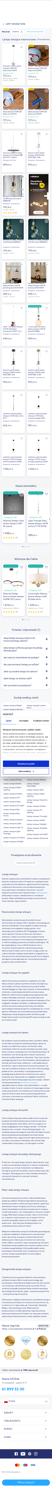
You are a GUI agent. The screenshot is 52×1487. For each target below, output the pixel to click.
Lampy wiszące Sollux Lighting (36, 795)
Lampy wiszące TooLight (37, 816)
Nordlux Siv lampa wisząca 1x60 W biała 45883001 (13, 241)
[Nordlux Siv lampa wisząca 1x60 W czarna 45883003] (38, 228)
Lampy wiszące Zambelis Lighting (37, 829)
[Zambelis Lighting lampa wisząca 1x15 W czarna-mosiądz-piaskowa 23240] (38, 446)
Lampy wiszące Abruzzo (13, 709)
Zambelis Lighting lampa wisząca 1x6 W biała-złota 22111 (13, 416)
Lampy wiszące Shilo (35, 790)
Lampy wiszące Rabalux (36, 780)
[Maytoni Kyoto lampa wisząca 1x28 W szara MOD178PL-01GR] (38, 359)
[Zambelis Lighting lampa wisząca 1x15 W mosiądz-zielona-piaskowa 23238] (13, 446)
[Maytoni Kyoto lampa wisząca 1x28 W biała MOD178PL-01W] (38, 142)
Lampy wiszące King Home (11, 814)
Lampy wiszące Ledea (12, 824)
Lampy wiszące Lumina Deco (36, 707)
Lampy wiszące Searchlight (33, 785)
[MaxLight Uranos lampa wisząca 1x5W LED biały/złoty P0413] (13, 55)
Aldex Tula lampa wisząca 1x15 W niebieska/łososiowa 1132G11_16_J (13, 329)
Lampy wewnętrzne (15, 24)
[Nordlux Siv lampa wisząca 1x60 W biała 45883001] (13, 228)
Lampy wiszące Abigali (12, 706)
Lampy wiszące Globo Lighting (12, 789)
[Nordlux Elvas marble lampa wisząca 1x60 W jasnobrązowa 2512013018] (13, 272)
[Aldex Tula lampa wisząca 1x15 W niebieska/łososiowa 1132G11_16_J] (13, 315)
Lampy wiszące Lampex (13, 820)
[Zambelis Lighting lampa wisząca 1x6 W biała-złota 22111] (13, 402)
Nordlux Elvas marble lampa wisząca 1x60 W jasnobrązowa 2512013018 (13, 285)
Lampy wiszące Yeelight (37, 824)
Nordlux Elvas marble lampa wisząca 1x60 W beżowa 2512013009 (36, 285)
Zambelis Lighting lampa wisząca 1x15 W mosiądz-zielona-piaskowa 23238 (12, 459)
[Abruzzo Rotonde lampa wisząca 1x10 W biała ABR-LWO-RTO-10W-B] (13, 142)
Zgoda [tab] (8, 721)
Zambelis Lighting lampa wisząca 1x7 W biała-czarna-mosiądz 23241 (37, 416)
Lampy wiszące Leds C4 (13, 828)
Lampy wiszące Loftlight (13, 842)
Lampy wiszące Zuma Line (37, 838)
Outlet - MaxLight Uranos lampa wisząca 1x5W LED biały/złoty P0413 (38, 68)
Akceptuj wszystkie (26, 764)
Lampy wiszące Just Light (13, 806)
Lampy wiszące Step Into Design (37, 801)
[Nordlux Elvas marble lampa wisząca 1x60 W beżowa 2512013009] (38, 272)
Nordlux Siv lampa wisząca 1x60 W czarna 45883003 (38, 241)
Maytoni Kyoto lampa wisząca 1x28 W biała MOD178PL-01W (36, 155)
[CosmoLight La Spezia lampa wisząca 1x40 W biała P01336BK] (38, 315)
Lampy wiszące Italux (12, 802)
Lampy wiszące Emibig (12, 780)
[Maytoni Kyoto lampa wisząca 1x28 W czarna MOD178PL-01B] (13, 359)
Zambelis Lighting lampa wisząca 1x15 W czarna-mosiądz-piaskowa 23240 (38, 459)
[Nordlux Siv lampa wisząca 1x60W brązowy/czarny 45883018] (13, 185)
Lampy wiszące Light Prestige (11, 832)
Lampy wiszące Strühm (36, 806)
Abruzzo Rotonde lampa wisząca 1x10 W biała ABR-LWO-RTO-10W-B (13, 155)
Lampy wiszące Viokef (36, 820)
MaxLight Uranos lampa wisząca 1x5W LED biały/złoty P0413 (12, 68)
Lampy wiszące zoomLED (37, 834)
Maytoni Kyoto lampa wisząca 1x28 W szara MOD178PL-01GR (36, 372)
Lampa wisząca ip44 (26, 863)
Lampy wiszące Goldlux (12, 794)
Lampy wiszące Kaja (11, 810)
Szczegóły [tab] (23, 721)
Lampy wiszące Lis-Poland (14, 838)
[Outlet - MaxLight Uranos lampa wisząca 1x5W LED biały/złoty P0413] (38, 55)
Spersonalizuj (25, 771)
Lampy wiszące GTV (11, 798)
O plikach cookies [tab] (41, 721)
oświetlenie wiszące (28, 1083)
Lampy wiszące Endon (12, 784)
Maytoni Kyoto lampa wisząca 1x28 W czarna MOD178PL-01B (12, 372)
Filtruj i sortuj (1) (26, 1482)
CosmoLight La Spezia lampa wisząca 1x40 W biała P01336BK (36, 329)
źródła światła (41, 893)
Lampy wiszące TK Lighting (34, 811)
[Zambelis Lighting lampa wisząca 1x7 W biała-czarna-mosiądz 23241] (38, 402)
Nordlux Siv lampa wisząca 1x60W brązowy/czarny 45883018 (13, 198)
